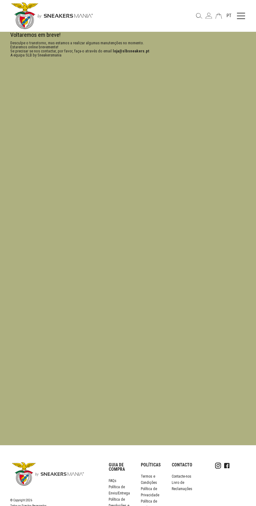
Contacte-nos (181, 476)
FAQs (112, 481)
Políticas (151, 464)
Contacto (182, 464)
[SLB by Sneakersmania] (52, 16)
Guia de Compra (117, 467)
